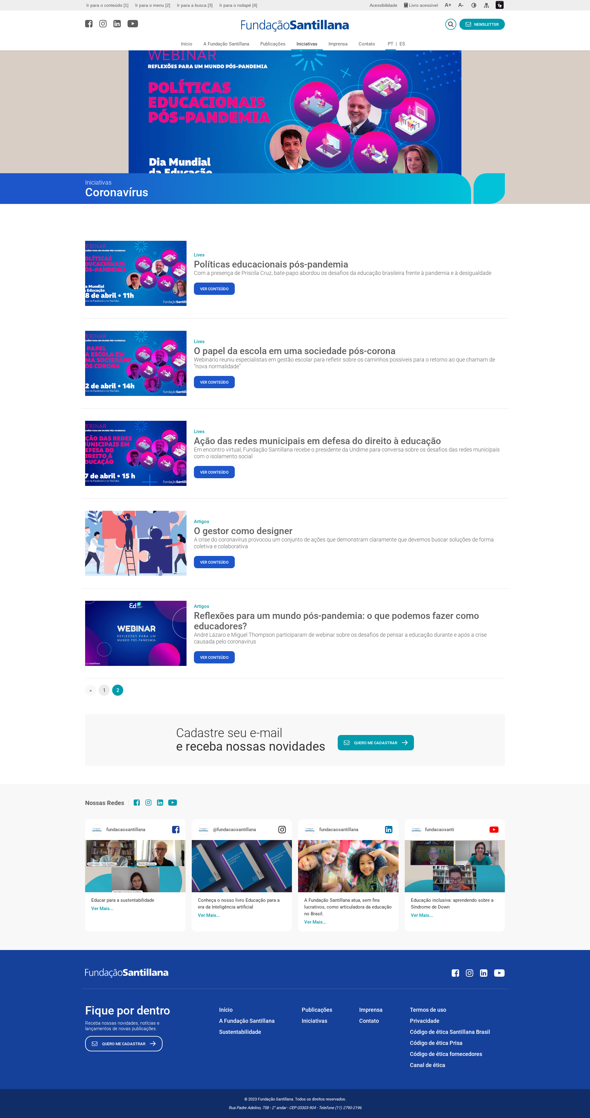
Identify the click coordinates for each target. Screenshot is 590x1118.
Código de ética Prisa (436, 1043)
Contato (367, 44)
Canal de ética (427, 1065)
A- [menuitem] (461, 5)
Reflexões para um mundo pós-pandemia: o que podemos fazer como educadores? (336, 620)
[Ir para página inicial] (295, 26)
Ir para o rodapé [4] (238, 5)
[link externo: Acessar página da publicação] (135, 866)
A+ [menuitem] (448, 5)
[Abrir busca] (450, 24)
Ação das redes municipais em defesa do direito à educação (317, 441)
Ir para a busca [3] (195, 5)
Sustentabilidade (240, 1032)
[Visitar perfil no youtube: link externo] (133, 23)
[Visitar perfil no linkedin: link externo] (117, 23)
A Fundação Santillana (226, 44)
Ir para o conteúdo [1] (107, 5)
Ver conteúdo (214, 289)
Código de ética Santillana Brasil (450, 1032)
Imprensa (338, 44)
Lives (199, 255)
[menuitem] (108, 5)
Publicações (272, 44)
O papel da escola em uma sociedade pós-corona (294, 351)
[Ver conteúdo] (136, 273)
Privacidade (424, 1021)
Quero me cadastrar (375, 743)
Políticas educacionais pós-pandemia (271, 264)
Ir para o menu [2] (152, 5)
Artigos (201, 521)
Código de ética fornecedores (446, 1054)
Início (186, 44)
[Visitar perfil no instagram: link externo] (103, 23)
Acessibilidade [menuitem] (383, 5)
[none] (474, 5)
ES (402, 44)
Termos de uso (428, 1010)
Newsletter (486, 24)
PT (390, 44)
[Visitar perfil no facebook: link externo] (88, 23)
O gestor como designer (243, 531)
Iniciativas (307, 44)
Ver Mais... (102, 908)
